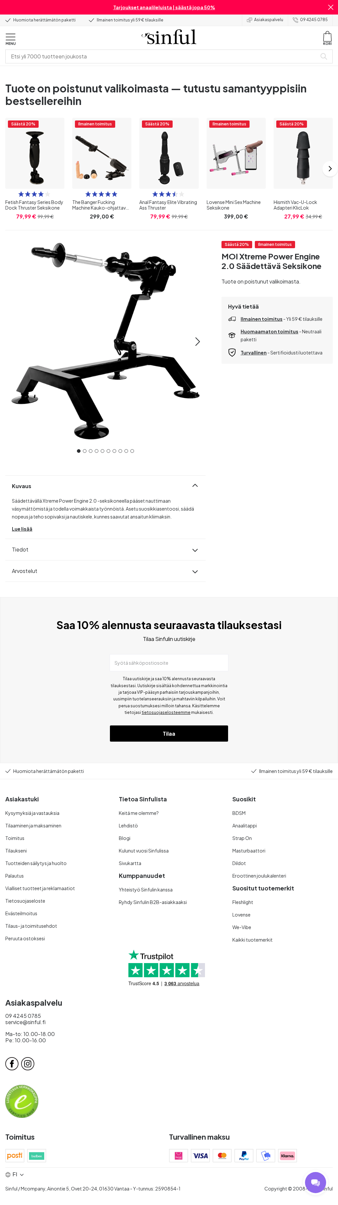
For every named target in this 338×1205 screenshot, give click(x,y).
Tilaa (169, 733)
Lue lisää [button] (22, 529)
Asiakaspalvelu (268, 19)
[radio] (21, 194)
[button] (330, 7)
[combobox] (162, 56)
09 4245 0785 (314, 19)
